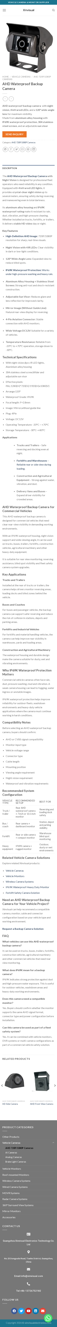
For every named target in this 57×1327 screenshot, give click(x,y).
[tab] (28, 168)
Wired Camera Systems (15, 1186)
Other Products (10, 1136)
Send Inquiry (15, 134)
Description (9, 168)
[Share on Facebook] (11, 149)
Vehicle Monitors (15, 876)
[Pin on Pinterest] (28, 149)
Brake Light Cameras (15, 1161)
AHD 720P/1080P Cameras (23, 142)
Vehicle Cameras (21, 76)
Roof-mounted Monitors (15, 1174)
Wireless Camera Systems (20, 881)
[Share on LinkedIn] (33, 149)
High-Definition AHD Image (21, 236)
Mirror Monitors (11, 1211)
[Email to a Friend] (22, 149)
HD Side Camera (10, 1104)
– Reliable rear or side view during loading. (34, 464)
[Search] (53, 10)
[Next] (54, 1092)
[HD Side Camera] (14, 1081)
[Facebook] (14, 1311)
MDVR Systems (11, 1192)
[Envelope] (43, 1311)
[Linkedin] (35, 1311)
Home (5, 76)
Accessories (9, 1217)
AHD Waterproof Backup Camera (27, 176)
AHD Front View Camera (41, 1104)
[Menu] (4, 10)
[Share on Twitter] (16, 149)
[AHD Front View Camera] (42, 1081)
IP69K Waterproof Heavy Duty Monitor (27, 887)
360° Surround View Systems (18, 1205)
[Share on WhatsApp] (5, 149)
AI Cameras (11, 1152)
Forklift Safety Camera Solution (23, 892)
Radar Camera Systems (14, 1198)
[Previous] (2, 1092)
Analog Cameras (13, 1157)
